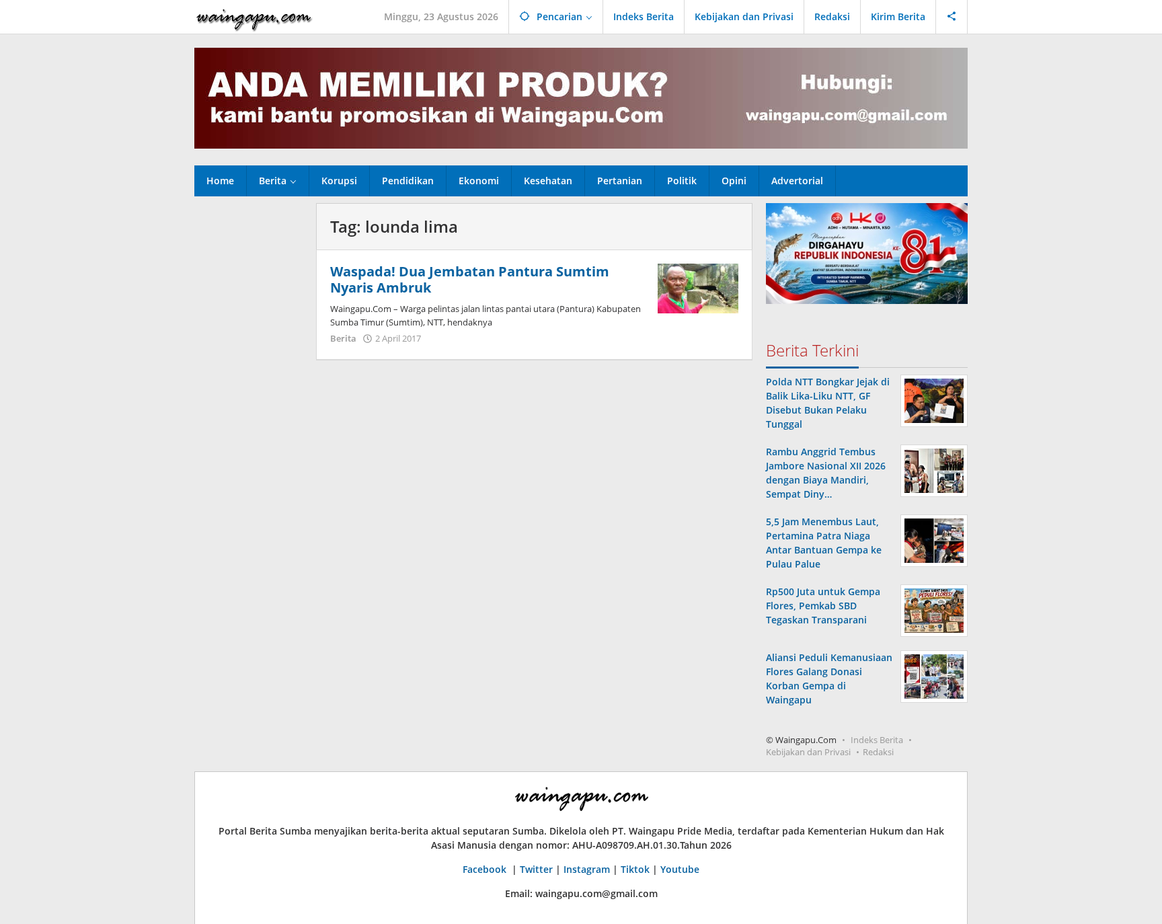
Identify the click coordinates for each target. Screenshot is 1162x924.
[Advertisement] (248, 405)
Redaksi (878, 752)
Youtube (679, 869)
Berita (343, 338)
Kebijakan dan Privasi (808, 752)
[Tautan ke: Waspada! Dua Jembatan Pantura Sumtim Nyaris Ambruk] (698, 287)
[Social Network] (952, 17)
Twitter (536, 869)
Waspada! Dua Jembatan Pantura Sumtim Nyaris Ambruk (469, 279)
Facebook (486, 869)
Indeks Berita (877, 740)
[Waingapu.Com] (254, 16)
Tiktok (635, 869)
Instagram (587, 869)
